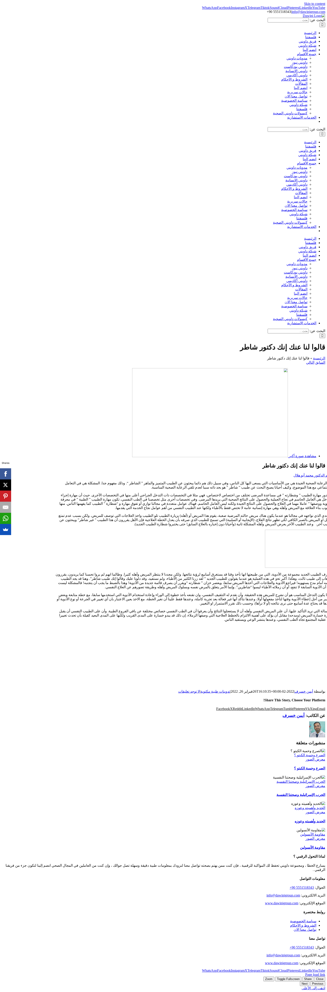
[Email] (5, 507)
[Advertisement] (163, 656)
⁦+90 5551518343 (302, 887)
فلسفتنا (301, 109)
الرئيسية (319, 358)
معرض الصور (315, 759)
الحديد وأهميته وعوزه (310, 808)
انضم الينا (300, 88)
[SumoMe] (5, 529)
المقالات (301, 83)
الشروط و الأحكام (294, 79)
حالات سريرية (297, 92)
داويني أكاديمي (296, 75)
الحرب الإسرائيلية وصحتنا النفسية (301, 781)
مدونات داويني (297, 58)
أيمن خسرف (304, 691)
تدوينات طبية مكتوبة (215, 691)
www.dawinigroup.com (281, 903)
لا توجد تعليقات (189, 691)
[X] (5, 485)
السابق (320, 362)
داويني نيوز (299, 62)
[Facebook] (5, 473)
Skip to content (314, 4)
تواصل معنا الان (296, 96)
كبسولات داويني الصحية (290, 113)
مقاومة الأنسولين (312, 834)
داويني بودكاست (295, 67)
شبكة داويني (298, 105)
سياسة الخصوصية (294, 100)
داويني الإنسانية (296, 71)
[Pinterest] (5, 496)
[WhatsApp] (5, 518)
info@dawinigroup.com (308, 12)
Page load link (315, 974)
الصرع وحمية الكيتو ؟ (309, 755)
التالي (310, 362)
